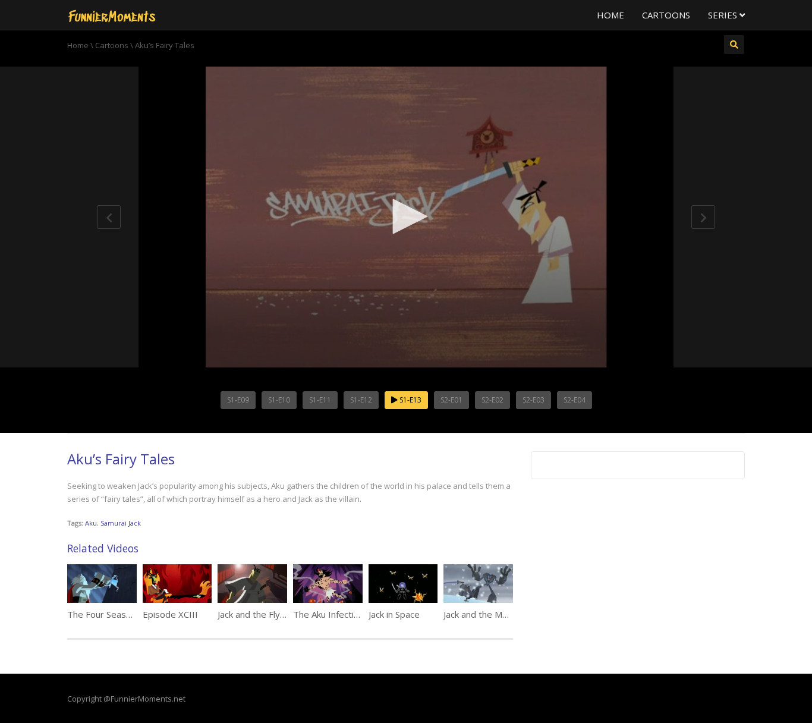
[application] (406, 217)
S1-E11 (320, 400)
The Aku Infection (328, 614)
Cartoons (666, 15)
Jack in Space (394, 614)
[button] (406, 216)
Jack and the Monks (482, 614)
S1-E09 (238, 400)
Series (723, 15)
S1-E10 (279, 400)
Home (610, 15)
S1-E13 (409, 400)
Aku (91, 522)
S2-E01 (451, 400)
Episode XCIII (170, 614)
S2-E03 (534, 400)
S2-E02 (492, 400)
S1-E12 (361, 400)
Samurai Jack (120, 522)
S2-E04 (575, 400)
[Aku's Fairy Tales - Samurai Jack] (111, 15)
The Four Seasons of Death (123, 614)
